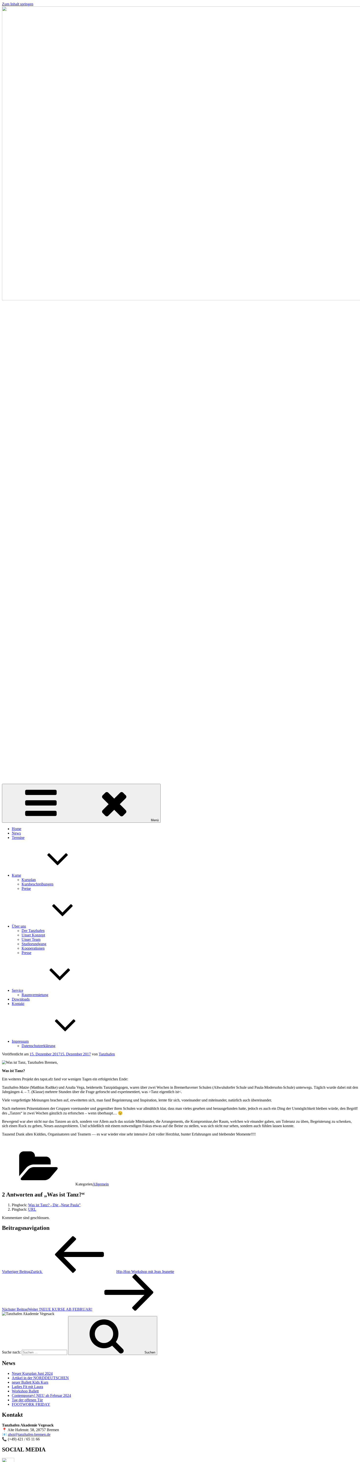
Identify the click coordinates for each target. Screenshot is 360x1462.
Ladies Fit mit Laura (27, 1387)
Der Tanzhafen (33, 931)
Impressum (20, 1041)
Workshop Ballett (25, 1391)
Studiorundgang (34, 944)
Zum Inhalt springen (17, 4)
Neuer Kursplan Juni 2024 (32, 1373)
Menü (155, 820)
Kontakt (18, 1004)
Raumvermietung (35, 995)
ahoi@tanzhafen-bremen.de (29, 1434)
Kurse (16, 875)
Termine (18, 837)
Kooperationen (33, 948)
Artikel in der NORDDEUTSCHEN (40, 1378)
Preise (26, 888)
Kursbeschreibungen (37, 884)
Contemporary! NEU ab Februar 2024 (41, 1395)
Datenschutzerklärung (38, 1046)
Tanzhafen (107, 1054)
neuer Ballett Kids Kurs (30, 1382)
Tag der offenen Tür (27, 1400)
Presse (26, 953)
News (16, 833)
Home (16, 829)
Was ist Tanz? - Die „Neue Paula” (54, 1205)
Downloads (21, 999)
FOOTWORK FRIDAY (31, 1404)
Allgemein (101, 1184)
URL (32, 1209)
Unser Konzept (33, 935)
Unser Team (31, 939)
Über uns (19, 926)
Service (17, 990)
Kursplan (29, 880)
